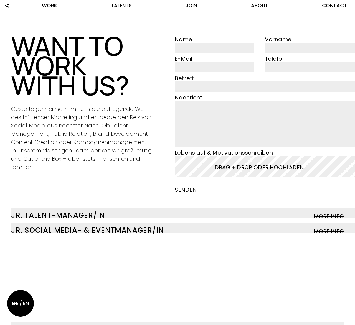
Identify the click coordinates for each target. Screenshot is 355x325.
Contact (334, 5)
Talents (121, 5)
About (259, 5)
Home (6, 5)
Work (49, 5)
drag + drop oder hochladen (259, 167)
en (26, 303)
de (15, 303)
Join (191, 5)
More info (329, 216)
